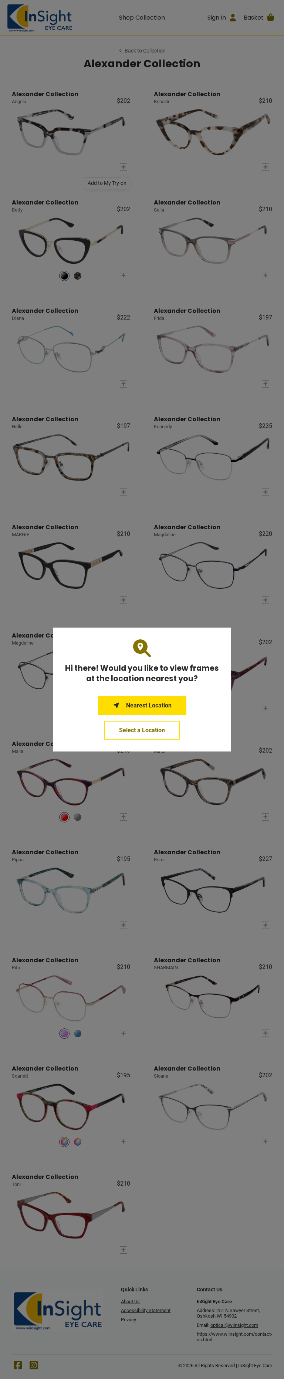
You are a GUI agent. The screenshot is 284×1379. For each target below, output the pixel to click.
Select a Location (142, 730)
